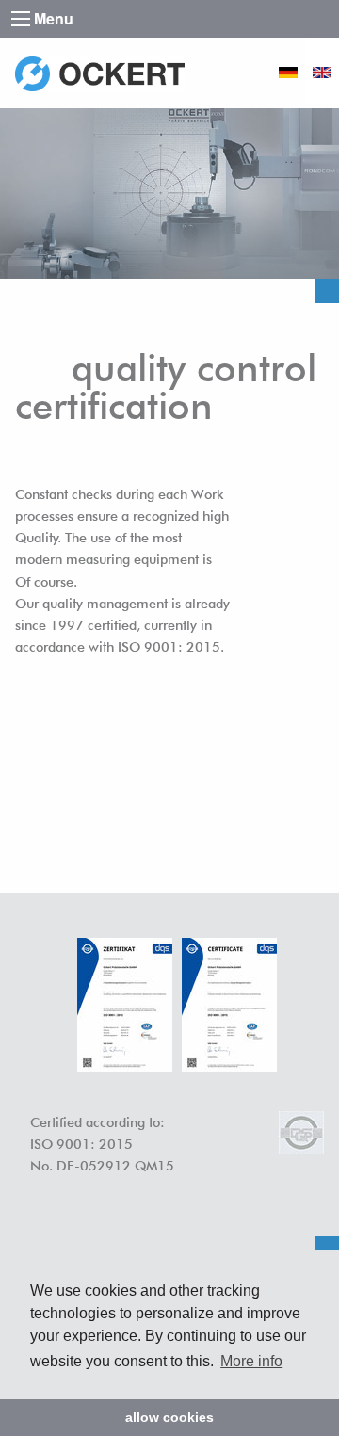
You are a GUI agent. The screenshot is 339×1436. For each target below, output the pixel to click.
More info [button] (251, 1361)
